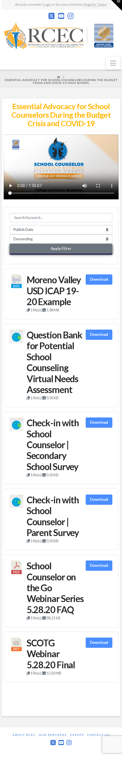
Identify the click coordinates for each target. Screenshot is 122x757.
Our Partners (53, 735)
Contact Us (98, 735)
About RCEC (23, 735)
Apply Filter (61, 248)
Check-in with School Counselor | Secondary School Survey (53, 444)
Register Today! (95, 4)
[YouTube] (61, 16)
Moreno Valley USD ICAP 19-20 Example (54, 290)
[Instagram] (70, 16)
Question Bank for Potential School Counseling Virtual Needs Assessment (54, 362)
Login (47, 4)
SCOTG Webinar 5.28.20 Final (51, 653)
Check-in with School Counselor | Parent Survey (53, 516)
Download (99, 279)
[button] (113, 63)
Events (77, 735)
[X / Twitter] (51, 16)
